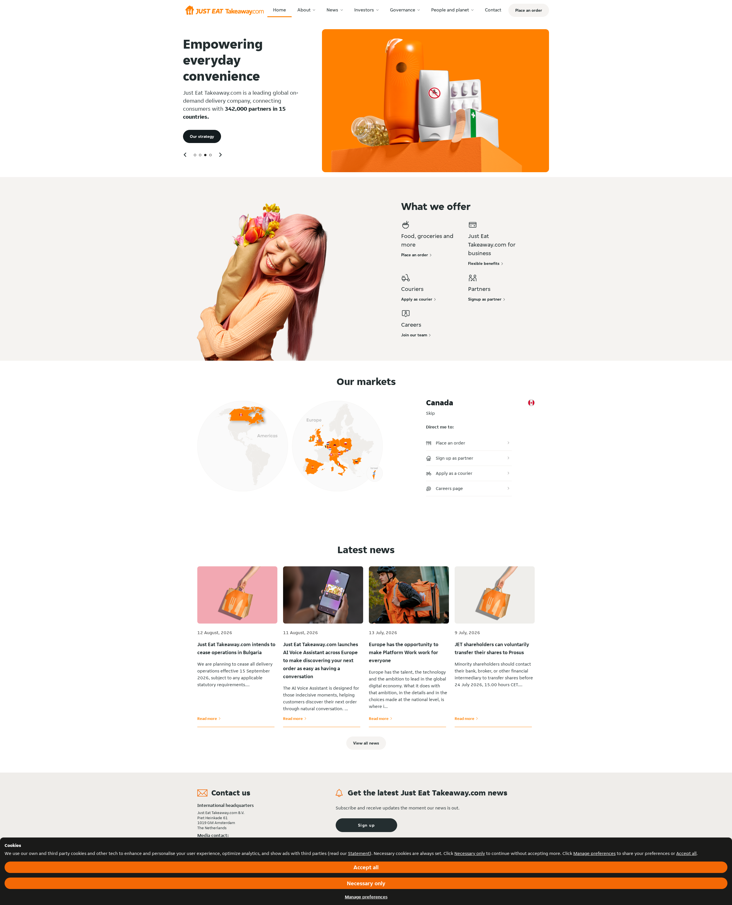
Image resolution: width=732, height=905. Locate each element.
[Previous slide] (185, 154)
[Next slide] (220, 154)
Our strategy (202, 136)
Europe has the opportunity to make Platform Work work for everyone (403, 652)
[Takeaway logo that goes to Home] (224, 10)
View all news (366, 743)
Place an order (450, 443)
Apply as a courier (454, 473)
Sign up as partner (454, 458)
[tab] (195, 155)
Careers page (449, 488)
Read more (209, 718)
